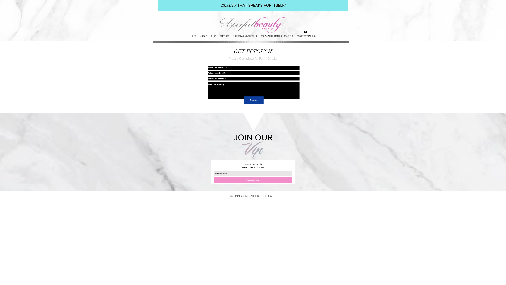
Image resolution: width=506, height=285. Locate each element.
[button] (305, 31)
